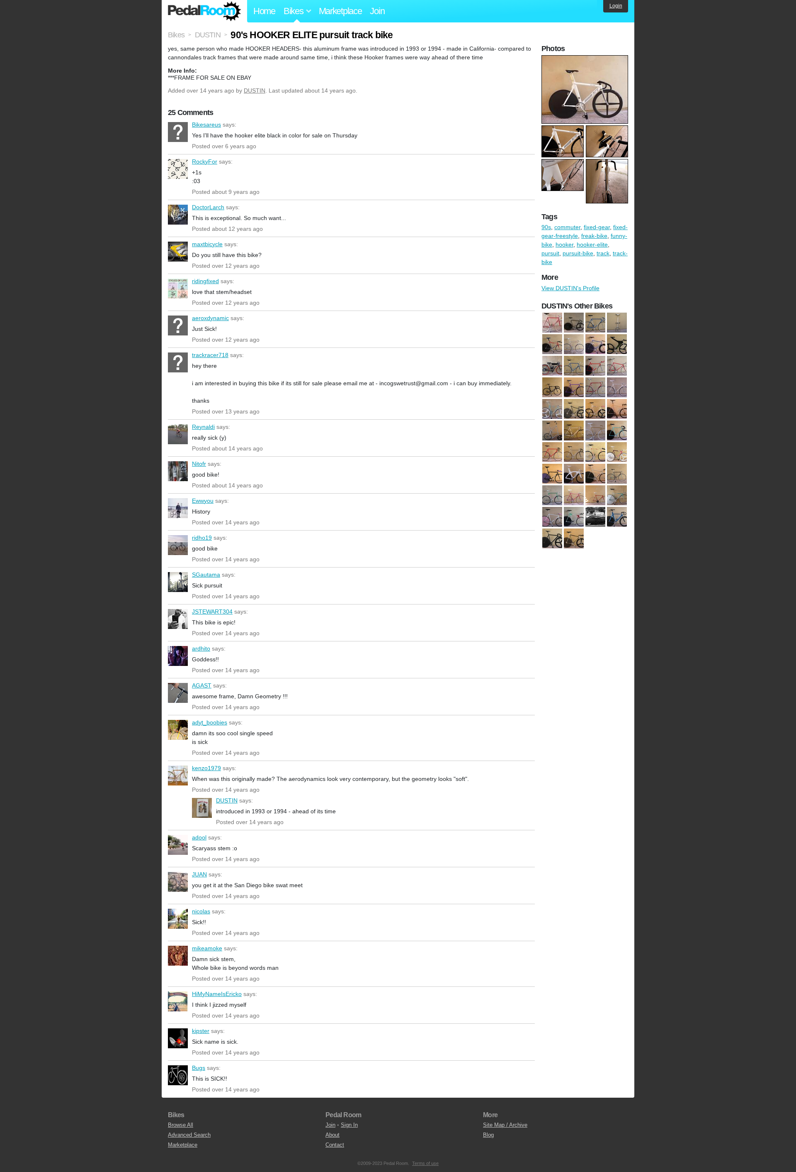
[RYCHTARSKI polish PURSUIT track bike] (574, 517)
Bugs (178, 1075)
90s (546, 227)
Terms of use (425, 1163)
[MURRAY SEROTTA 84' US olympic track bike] (595, 387)
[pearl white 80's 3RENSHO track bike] (617, 387)
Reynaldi (178, 434)
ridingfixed (178, 289)
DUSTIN (254, 90)
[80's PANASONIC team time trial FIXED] (552, 344)
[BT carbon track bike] (574, 473)
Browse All (180, 1125)
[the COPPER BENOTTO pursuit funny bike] (617, 409)
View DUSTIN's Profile (570, 288)
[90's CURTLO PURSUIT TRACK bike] (595, 452)
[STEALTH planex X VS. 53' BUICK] (595, 517)
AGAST (178, 693)
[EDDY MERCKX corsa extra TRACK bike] (552, 495)
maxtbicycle (178, 252)
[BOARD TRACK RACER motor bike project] (552, 365)
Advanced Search (189, 1135)
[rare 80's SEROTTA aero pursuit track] (595, 495)
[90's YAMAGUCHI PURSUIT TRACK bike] (552, 473)
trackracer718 (178, 362)
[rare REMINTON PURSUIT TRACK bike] (552, 517)
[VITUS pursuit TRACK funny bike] (574, 538)
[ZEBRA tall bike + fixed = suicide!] (552, 430)
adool (178, 845)
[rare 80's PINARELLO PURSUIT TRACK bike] (574, 409)
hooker (564, 244)
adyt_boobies (178, 730)
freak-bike (594, 235)
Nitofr (178, 471)
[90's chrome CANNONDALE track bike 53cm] (574, 452)
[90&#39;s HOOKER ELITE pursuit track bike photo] (585, 59)
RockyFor (178, 169)
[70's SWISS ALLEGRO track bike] (552, 322)
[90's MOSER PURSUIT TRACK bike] (617, 452)
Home (264, 11)
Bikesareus (178, 132)
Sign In (349, 1125)
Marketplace (340, 11)
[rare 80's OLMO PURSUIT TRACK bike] (552, 409)
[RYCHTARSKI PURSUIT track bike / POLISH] (595, 409)
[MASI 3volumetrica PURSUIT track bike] (574, 387)
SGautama (178, 582)
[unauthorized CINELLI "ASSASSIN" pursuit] (552, 538)
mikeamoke (178, 956)
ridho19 (178, 545)
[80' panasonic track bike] (574, 322)
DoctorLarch (178, 215)
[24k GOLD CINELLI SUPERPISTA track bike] (595, 430)
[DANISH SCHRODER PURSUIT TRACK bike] (595, 365)
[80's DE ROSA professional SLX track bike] (552, 452)
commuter (567, 227)
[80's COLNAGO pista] (595, 322)
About (332, 1135)
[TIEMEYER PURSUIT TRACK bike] (617, 517)
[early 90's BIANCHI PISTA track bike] (617, 473)
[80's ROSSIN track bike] (574, 344)
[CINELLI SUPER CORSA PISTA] (574, 365)
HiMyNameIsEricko (178, 1001)
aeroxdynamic (178, 325)
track (603, 253)
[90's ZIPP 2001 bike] (617, 344)
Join (377, 11)
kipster (178, 1038)
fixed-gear (597, 227)
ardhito (178, 656)
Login (615, 6)
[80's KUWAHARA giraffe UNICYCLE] (617, 322)
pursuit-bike (578, 253)
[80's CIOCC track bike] (617, 430)
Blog (488, 1135)
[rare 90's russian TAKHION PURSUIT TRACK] (617, 495)
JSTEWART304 (178, 619)
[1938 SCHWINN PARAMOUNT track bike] (574, 430)
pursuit (550, 253)
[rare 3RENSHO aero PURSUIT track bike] (574, 495)
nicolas (178, 919)
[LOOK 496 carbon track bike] (552, 387)
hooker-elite (592, 244)
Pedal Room (204, 11)
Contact (334, 1145)
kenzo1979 (178, 775)
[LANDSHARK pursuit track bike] (617, 365)
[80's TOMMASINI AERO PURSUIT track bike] (595, 344)
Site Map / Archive (505, 1125)
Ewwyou (178, 508)
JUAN (178, 882)
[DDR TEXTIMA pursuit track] (595, 473)
